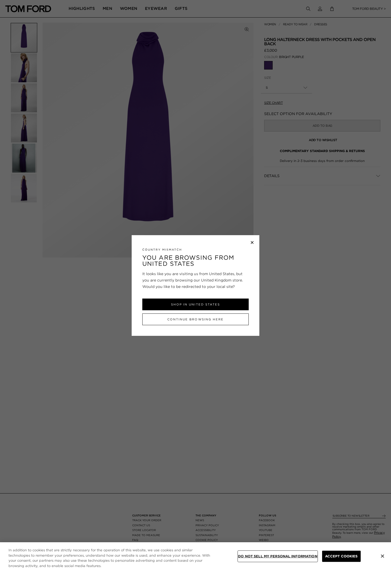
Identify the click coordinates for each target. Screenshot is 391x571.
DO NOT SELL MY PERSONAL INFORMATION (277, 556)
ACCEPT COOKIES (341, 556)
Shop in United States (195, 304)
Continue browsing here (195, 319)
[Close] (382, 556)
